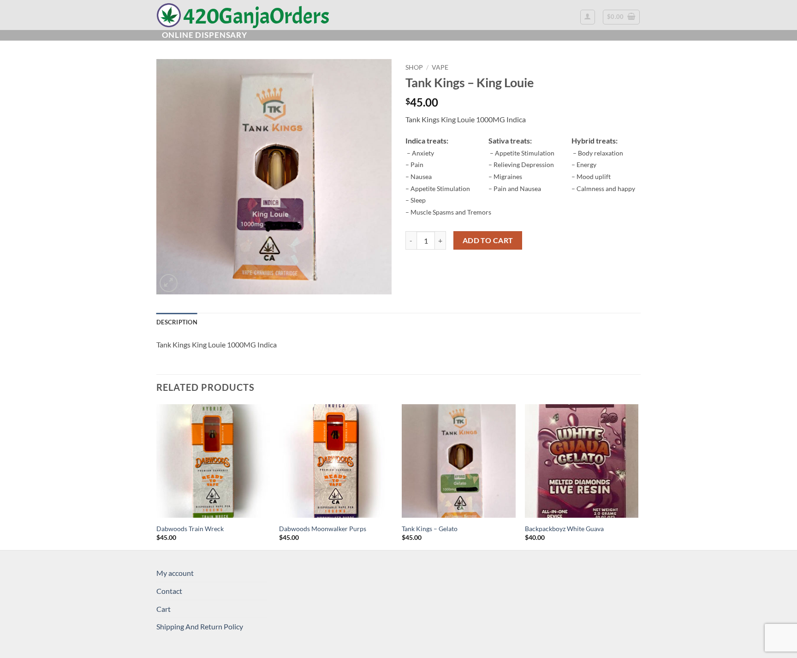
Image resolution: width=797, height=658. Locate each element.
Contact (169, 590)
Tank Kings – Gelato (430, 528)
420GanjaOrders (256, 15)
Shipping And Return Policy (199, 626)
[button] (587, 17)
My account (175, 572)
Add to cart (488, 240)
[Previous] (157, 476)
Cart (163, 608)
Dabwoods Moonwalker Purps (322, 528)
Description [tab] (176, 322)
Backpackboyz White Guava (564, 528)
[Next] (638, 476)
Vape (440, 67)
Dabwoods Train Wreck (190, 528)
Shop (414, 67)
